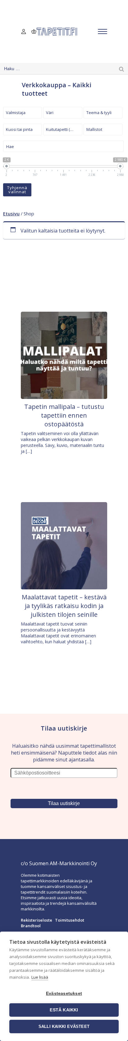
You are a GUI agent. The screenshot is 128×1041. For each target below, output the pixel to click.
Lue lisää (39, 977)
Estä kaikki (64, 1010)
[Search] (121, 68)
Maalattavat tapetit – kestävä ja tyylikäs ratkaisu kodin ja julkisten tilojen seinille (64, 606)
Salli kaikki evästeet (64, 1026)
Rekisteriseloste (36, 920)
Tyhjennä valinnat (17, 189)
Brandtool (31, 925)
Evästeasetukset (64, 993)
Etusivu (11, 213)
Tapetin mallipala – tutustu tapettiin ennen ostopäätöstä (64, 415)
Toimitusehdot (69, 920)
